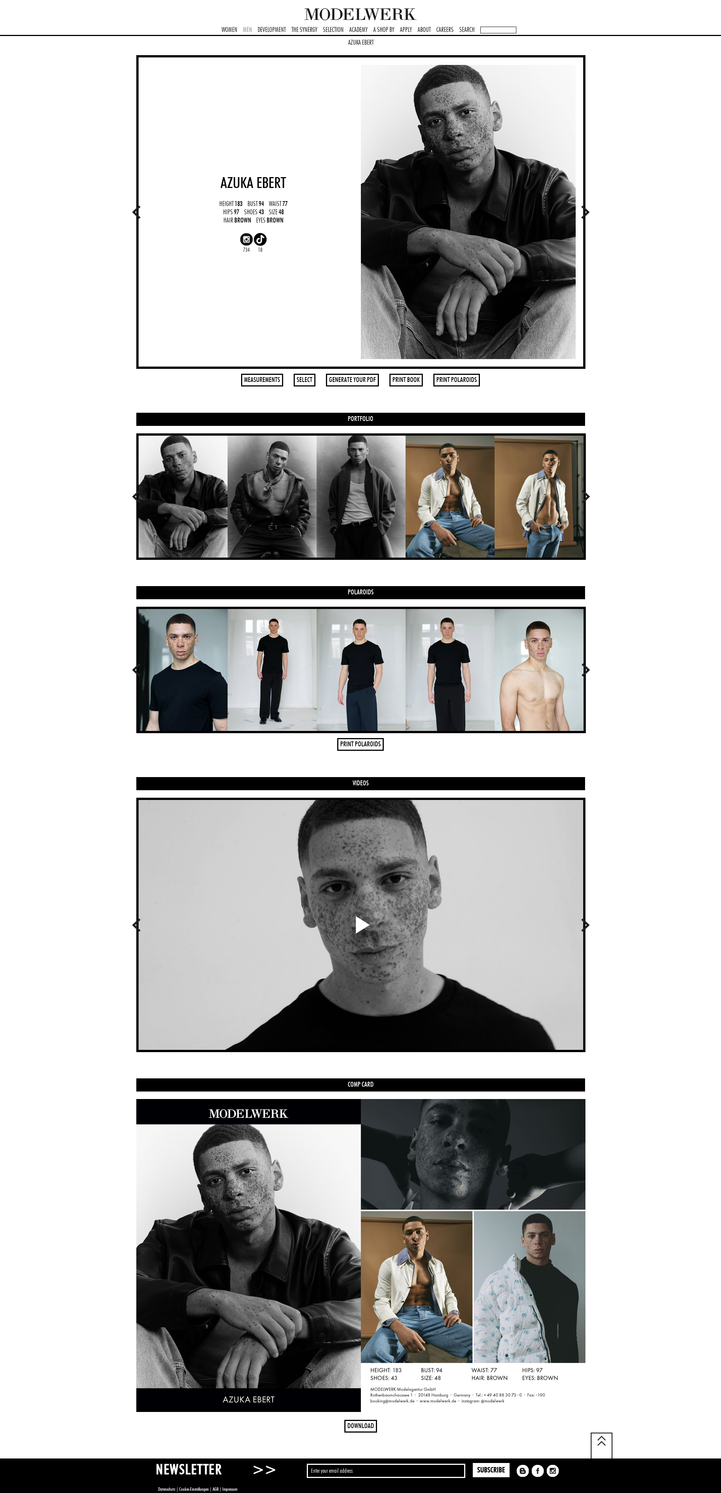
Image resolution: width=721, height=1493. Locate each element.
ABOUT (424, 30)
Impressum (229, 1489)
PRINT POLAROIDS (456, 380)
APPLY (406, 30)
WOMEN (229, 30)
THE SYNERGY (304, 30)
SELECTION (333, 30)
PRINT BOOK (406, 380)
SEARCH (467, 30)
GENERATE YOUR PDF (352, 380)
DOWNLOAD (360, 1426)
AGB (216, 1489)
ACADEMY (358, 30)
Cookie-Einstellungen (194, 1489)
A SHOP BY (383, 30)
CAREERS (445, 30)
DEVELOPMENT (272, 30)
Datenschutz (166, 1489)
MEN (247, 30)
